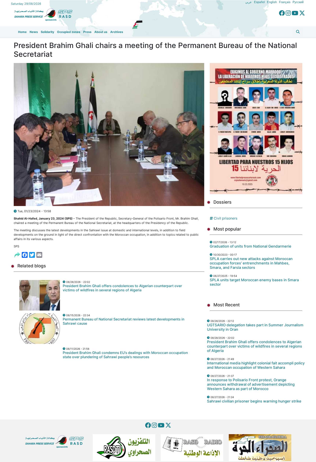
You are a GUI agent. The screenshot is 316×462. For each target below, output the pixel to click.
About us (100, 32)
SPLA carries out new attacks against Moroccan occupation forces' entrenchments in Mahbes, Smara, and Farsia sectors (251, 263)
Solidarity (47, 32)
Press (87, 32)
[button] (298, 32)
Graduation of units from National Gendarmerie (250, 246)
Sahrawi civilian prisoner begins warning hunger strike (254, 401)
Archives (116, 32)
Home (22, 32)
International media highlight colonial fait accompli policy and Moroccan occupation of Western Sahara (256, 365)
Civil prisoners (225, 218)
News (34, 32)
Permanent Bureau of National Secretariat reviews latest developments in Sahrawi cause (123, 321)
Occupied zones (68, 32)
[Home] (45, 14)
